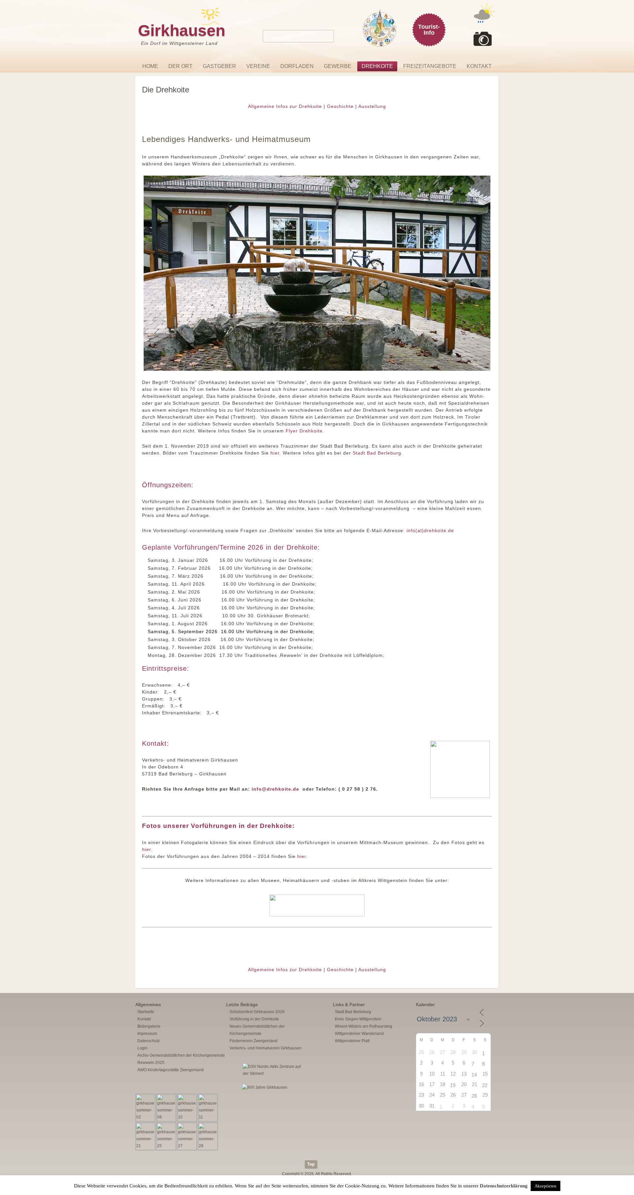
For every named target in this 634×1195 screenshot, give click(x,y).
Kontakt (479, 66)
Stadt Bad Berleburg (377, 453)
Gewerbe (337, 66)
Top (311, 1164)
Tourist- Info (429, 29)
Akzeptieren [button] (545, 1185)
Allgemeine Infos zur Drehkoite (285, 106)
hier (274, 453)
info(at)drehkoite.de (430, 530)
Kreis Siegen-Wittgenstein (358, 1019)
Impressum (147, 1033)
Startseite (145, 1011)
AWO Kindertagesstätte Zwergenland (170, 1070)
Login (142, 1048)
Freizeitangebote (429, 66)
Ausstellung (372, 106)
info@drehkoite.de (275, 789)
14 (474, 1074)
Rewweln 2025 (150, 1062)
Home (150, 66)
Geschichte (340, 106)
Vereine (258, 66)
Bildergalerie (148, 1026)
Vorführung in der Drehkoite (254, 1019)
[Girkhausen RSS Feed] (493, 1158)
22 (484, 1085)
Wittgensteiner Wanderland (359, 1033)
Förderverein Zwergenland (253, 1041)
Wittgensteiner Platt (352, 1041)
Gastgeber (219, 66)
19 (452, 1085)
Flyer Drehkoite (304, 430)
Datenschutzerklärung (504, 1185)
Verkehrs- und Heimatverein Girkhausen (265, 1048)
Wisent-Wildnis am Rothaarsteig (363, 1026)
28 (474, 1096)
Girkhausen (181, 30)
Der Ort (180, 66)
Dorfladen (297, 66)
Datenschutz (148, 1041)
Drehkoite (377, 66)
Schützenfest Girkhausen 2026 (257, 1011)
